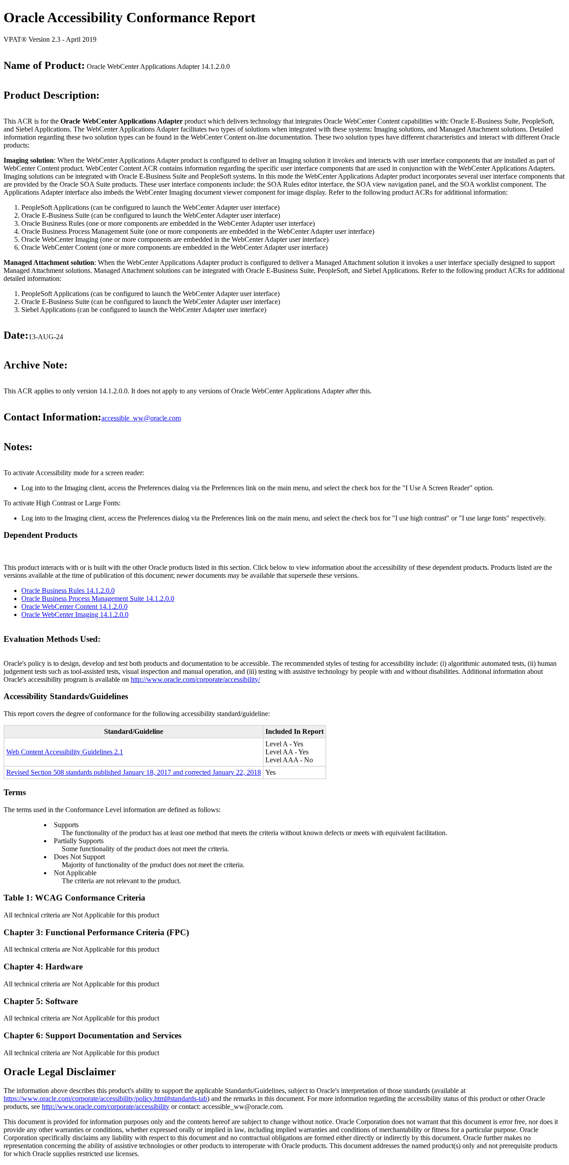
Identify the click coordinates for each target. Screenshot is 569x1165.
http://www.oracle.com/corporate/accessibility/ (195, 679)
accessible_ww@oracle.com (141, 418)
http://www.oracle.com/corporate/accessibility (105, 1106)
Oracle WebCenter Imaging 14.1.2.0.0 (74, 614)
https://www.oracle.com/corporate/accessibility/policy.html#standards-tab (105, 1098)
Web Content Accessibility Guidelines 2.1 (64, 752)
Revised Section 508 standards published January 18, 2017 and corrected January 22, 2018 (133, 772)
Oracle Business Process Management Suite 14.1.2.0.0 (97, 598)
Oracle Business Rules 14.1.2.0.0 (68, 590)
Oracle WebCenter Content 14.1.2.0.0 (74, 606)
